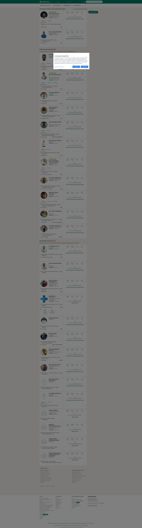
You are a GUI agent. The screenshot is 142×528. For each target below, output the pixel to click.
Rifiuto (76, 66)
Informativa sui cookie (77, 63)
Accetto (84, 66)
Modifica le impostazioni (59, 66)
